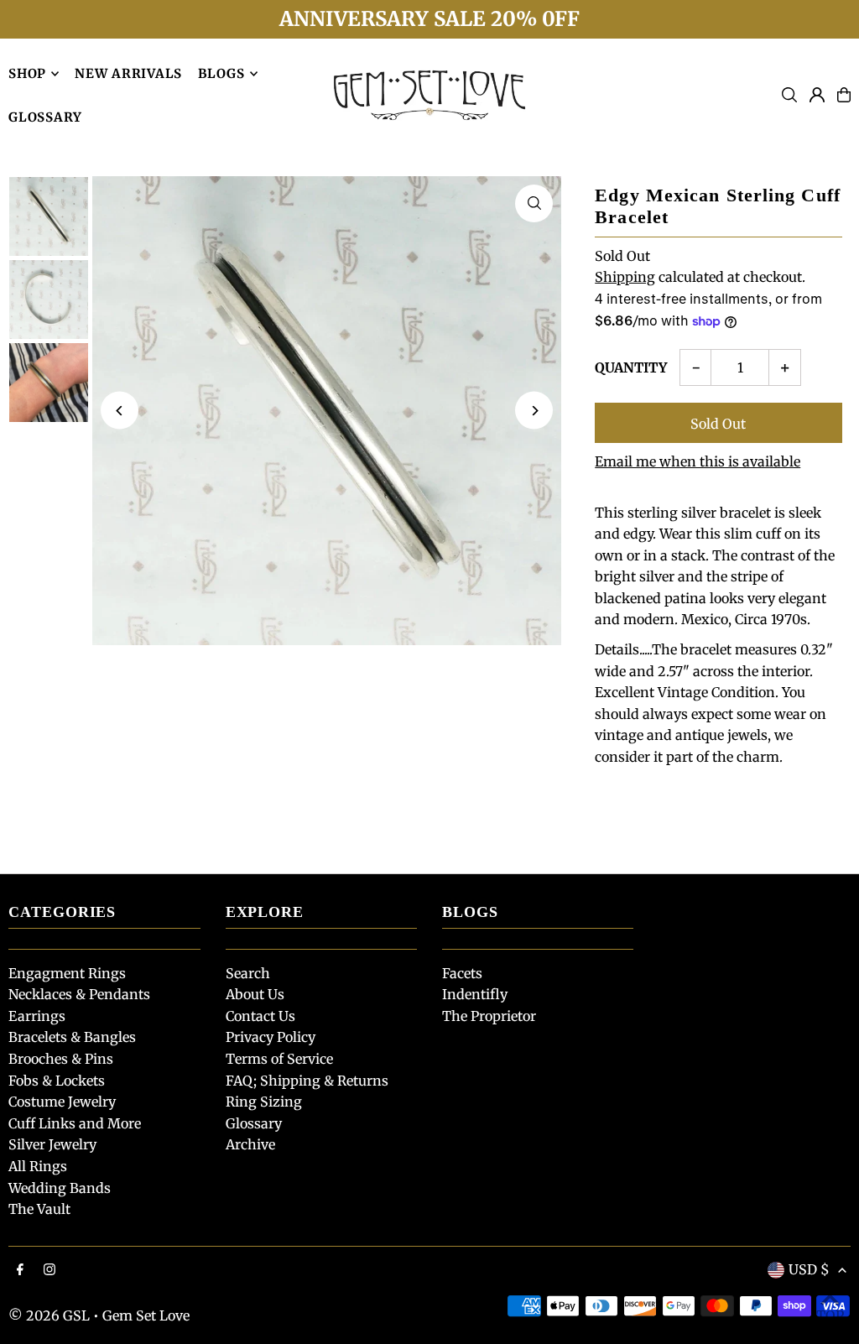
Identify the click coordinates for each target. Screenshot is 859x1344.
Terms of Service (279, 1058)
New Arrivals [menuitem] (128, 73)
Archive (250, 1144)
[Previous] (119, 411)
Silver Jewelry (52, 1144)
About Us (255, 994)
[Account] (817, 94)
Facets (462, 973)
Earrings (36, 1016)
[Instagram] (49, 1270)
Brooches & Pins (60, 1058)
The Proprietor (489, 1016)
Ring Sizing (264, 1101)
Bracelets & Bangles (72, 1037)
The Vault (39, 1209)
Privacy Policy (270, 1037)
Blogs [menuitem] (221, 73)
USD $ (809, 1269)
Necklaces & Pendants (79, 994)
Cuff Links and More (74, 1123)
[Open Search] (789, 94)
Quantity (631, 367)
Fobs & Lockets (56, 1080)
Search (248, 973)
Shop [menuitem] (27, 73)
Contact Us (260, 1016)
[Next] (534, 411)
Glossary (254, 1123)
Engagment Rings (67, 973)
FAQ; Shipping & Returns (307, 1080)
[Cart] (844, 94)
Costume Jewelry (62, 1101)
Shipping (625, 276)
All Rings (37, 1166)
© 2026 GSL (49, 1315)
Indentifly (475, 994)
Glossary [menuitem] (45, 117)
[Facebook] (20, 1270)
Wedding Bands (59, 1188)
